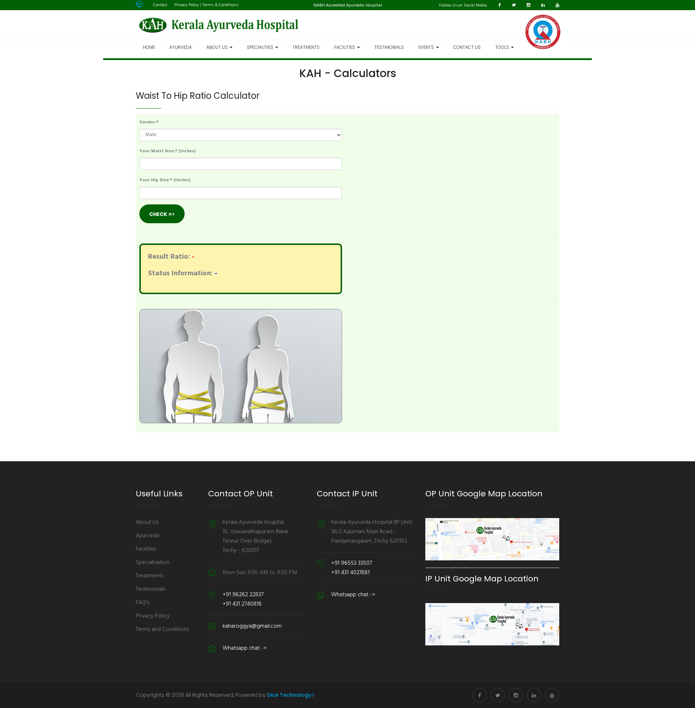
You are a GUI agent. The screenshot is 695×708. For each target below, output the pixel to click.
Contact (160, 5)
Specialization (152, 562)
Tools (503, 47)
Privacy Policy (186, 5)
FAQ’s (142, 602)
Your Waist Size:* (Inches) (167, 151)
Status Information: (180, 273)
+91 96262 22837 (243, 594)
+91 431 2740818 (242, 604)
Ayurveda (180, 47)
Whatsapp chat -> (244, 648)
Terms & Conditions (220, 5)
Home (149, 47)
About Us (218, 47)
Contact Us (467, 47)
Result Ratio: (169, 257)
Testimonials (389, 47)
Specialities (261, 47)
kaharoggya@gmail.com (252, 626)
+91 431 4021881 (350, 572)
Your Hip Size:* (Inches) (164, 180)
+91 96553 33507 (351, 563)
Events (427, 47)
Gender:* (149, 122)
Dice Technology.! (290, 695)
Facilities (345, 47)
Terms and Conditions (162, 629)
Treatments (306, 47)
